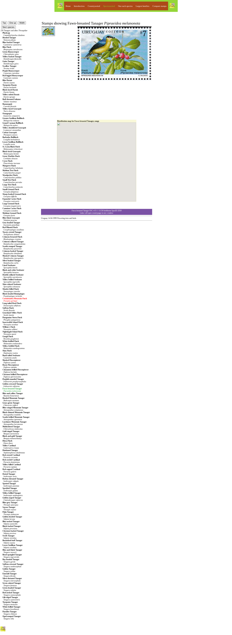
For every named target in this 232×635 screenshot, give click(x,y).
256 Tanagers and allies (14, 30)
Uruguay (44, 218)
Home (68, 6)
